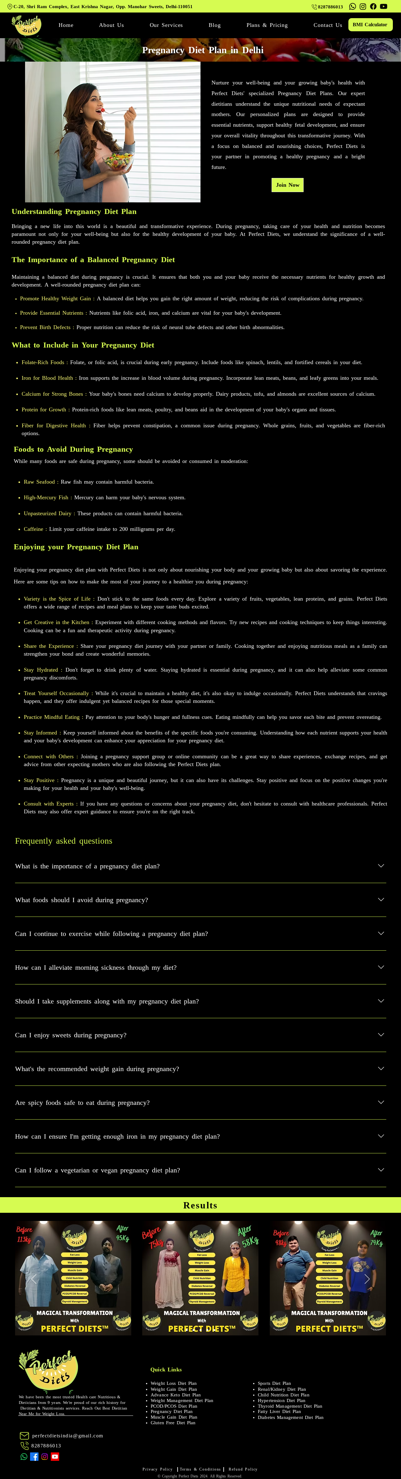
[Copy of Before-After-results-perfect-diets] (194, 1330)
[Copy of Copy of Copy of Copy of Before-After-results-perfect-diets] (214, 1330)
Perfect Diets (188, 1476)
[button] (166, 25)
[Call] (24, 1445)
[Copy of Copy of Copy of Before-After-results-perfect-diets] (207, 1330)
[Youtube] (383, 6)
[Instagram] (363, 6)
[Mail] (24, 1435)
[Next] (367, 1279)
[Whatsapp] (352, 6)
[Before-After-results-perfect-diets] (187, 1330)
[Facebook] (373, 6)
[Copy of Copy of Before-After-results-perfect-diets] (200, 1330)
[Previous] (33, 1279)
